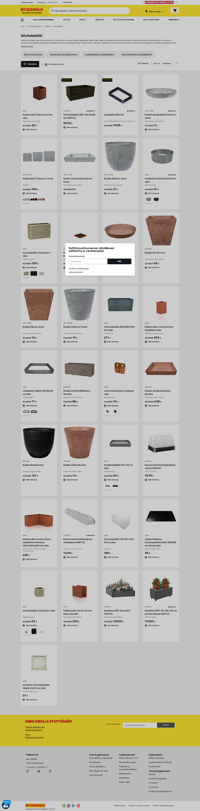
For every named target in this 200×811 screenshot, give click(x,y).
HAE (119, 261)
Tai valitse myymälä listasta (79, 268)
